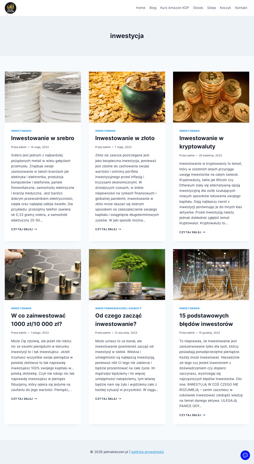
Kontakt (241, 8)
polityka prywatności (147, 452)
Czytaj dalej (24, 229)
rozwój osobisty (129, 308)
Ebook (198, 8)
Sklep (211, 8)
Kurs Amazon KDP (174, 8)
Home (140, 8)
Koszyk (225, 8)
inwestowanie (21, 130)
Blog (152, 8)
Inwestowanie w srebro (42, 138)
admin (23, 147)
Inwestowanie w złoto (125, 138)
